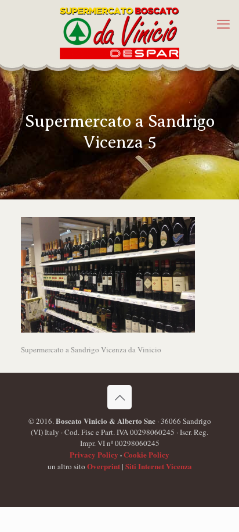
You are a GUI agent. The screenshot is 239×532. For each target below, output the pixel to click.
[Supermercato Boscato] (119, 32)
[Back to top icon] (119, 397)
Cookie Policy (146, 454)
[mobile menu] (223, 23)
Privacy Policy (94, 454)
